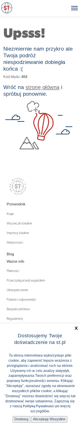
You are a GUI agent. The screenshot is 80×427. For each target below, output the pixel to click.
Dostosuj (21, 419)
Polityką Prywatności (38, 406)
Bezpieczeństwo (18, 309)
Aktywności (15, 242)
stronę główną (43, 87)
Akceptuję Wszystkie (49, 419)
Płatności (13, 271)
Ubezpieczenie (17, 290)
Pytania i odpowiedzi (21, 299)
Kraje (10, 214)
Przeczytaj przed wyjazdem (26, 280)
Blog (10, 254)
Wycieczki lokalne (19, 223)
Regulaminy (15, 318)
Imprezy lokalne (18, 233)
